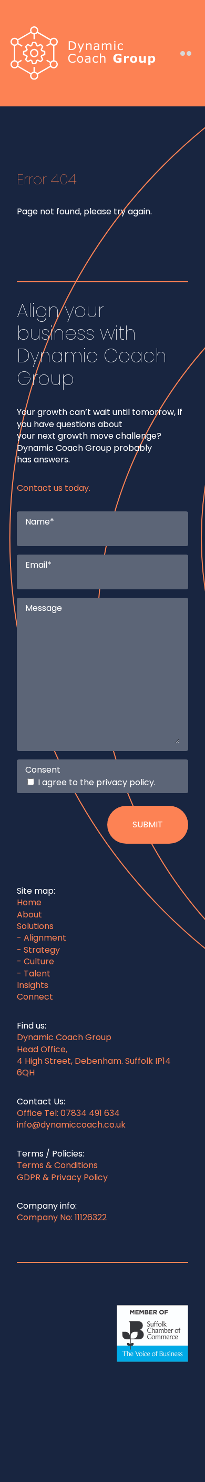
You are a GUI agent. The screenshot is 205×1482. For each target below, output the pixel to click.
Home (29, 902)
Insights (32, 985)
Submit (147, 824)
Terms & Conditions (57, 1165)
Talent (37, 973)
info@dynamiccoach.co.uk (71, 1125)
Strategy (42, 950)
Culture (39, 961)
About (29, 914)
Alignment (45, 938)
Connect (35, 997)
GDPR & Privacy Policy (62, 1177)
